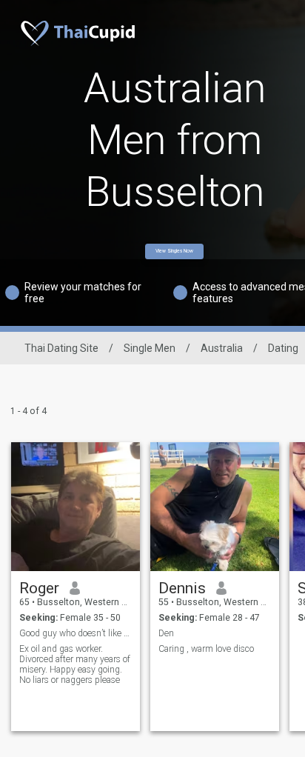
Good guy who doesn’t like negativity (76, 633)
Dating (283, 348)
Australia (222, 348)
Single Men (149, 348)
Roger (39, 588)
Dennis (182, 588)
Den (166, 633)
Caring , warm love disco (206, 649)
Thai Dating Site (61, 348)
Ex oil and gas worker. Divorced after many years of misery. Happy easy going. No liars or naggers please (74, 664)
